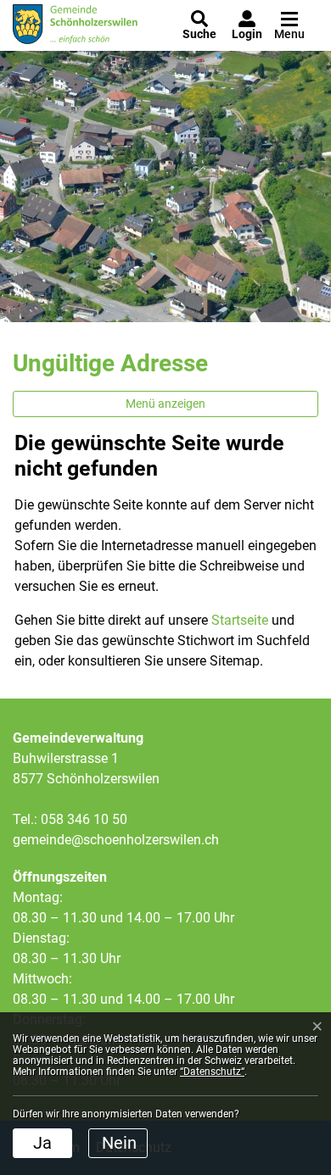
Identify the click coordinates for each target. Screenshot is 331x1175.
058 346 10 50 (84, 819)
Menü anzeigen (165, 403)
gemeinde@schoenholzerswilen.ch (116, 840)
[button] (199, 25)
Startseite (239, 620)
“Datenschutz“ (212, 1072)
